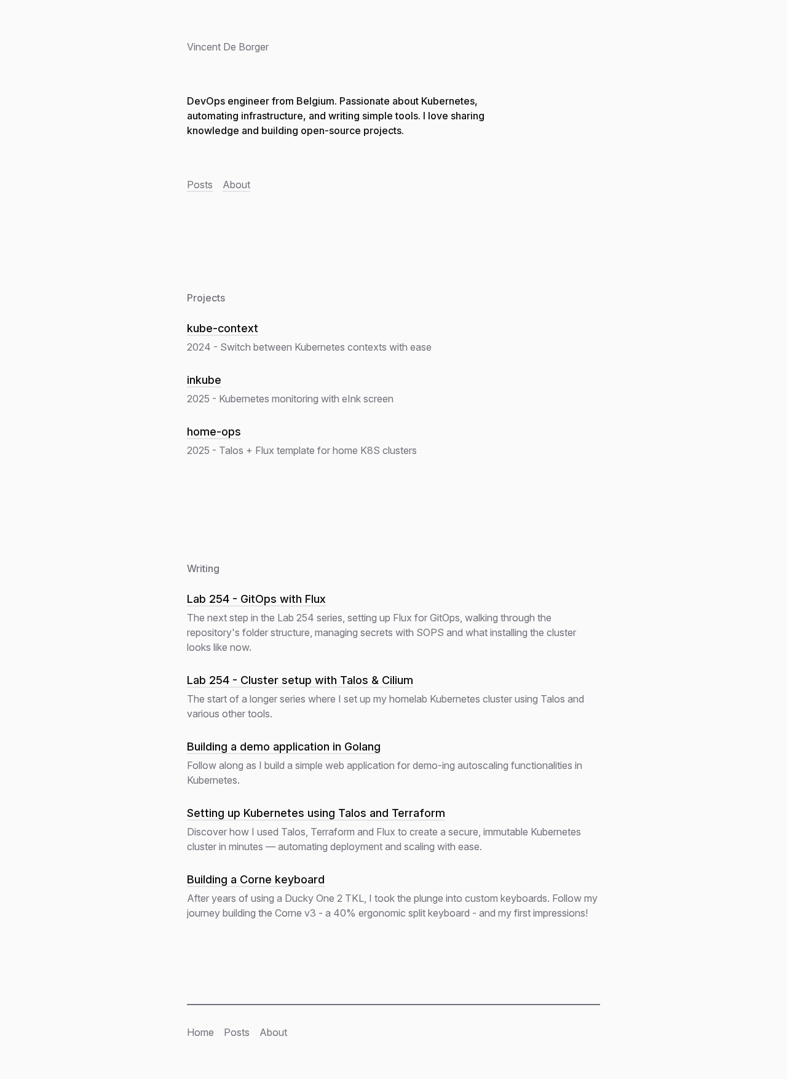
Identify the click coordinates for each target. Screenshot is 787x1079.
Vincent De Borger (228, 47)
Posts (200, 184)
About (236, 184)
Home (200, 1032)
